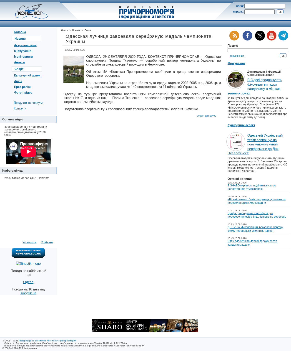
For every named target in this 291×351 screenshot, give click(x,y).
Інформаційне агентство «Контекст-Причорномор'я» (48, 340)
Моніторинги (23, 56)
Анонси (19, 62)
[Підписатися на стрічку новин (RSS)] (234, 40)
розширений (237, 55)
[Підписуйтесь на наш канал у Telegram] (283, 40)
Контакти (20, 108)
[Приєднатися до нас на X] (260, 40)
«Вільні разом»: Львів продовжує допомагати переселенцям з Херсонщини (257, 201)
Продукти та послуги (28, 102)
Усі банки (47, 242)
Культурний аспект (28, 75)
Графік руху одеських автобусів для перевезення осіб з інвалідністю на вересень (257, 215)
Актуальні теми (25, 45)
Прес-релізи (22, 87)
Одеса (64, 30)
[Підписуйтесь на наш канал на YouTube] (271, 40)
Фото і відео (23, 92)
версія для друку (206, 115)
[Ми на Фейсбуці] (247, 40)
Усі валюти (29, 242)
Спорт (19, 69)
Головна (20, 32)
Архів (18, 81)
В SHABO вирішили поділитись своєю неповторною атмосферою (252, 187)
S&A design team (27, 348)
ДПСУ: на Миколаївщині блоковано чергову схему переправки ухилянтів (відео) (255, 229)
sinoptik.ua (28, 293)
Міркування (22, 51)
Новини (20, 38)
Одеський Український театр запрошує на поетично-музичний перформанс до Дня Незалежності (255, 144)
